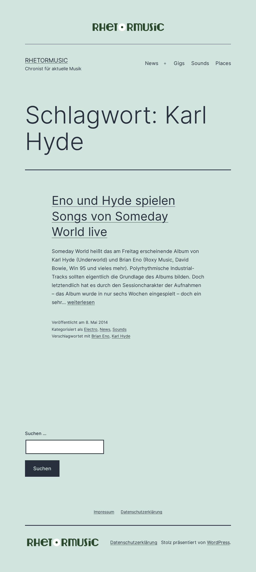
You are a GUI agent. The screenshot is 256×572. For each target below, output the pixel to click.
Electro (91, 329)
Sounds (200, 63)
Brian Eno (101, 336)
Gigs (179, 63)
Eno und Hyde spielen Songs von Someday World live (113, 216)
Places (223, 63)
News (151, 63)
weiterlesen (81, 302)
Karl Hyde (121, 336)
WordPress (218, 542)
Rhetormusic (46, 60)
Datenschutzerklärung (133, 542)
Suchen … (35, 433)
